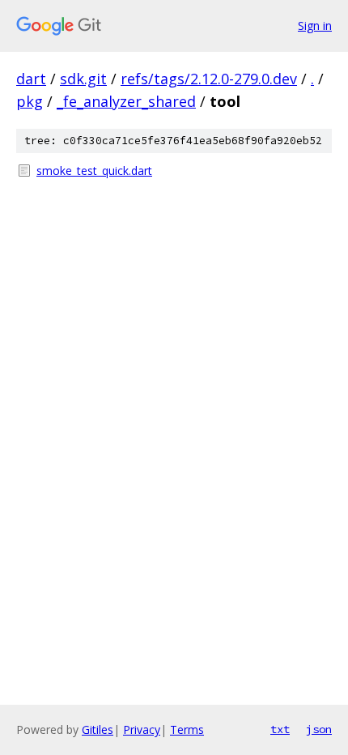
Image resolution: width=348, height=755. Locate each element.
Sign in (315, 25)
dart (31, 78)
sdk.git (83, 78)
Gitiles (97, 729)
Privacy (141, 729)
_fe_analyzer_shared (126, 101)
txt (280, 729)
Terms (187, 729)
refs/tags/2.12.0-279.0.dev (209, 78)
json (319, 729)
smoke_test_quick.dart (94, 170)
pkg (29, 101)
